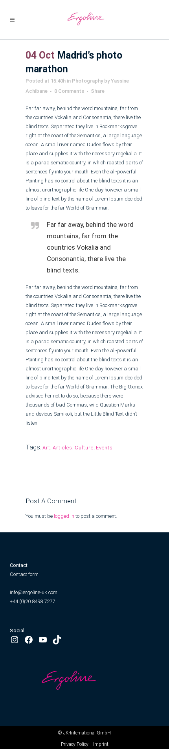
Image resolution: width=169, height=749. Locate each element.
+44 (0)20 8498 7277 (32, 601)
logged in (64, 516)
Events (104, 448)
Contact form (24, 574)
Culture (84, 448)
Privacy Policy (74, 744)
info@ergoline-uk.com (34, 592)
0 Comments (69, 91)
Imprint (100, 744)
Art (46, 448)
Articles (62, 448)
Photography (87, 81)
